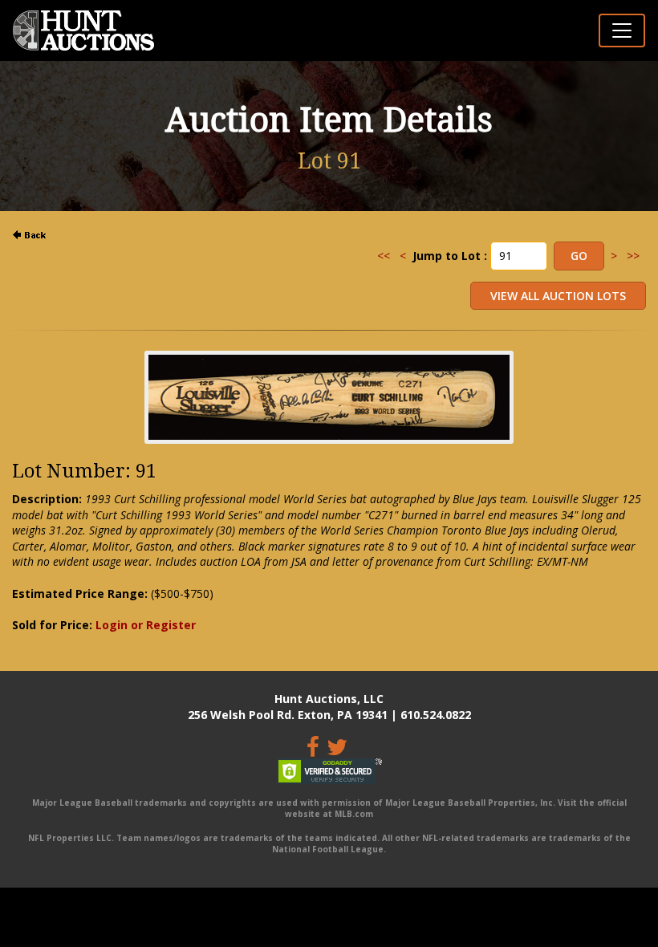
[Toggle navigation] (622, 30)
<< (383, 255)
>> (633, 255)
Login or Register (145, 624)
